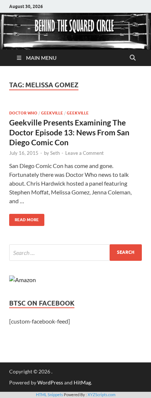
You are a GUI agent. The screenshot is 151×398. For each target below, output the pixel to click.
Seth (55, 153)
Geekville (52, 113)
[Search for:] (75, 252)
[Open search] (132, 58)
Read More (24, 218)
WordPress (50, 382)
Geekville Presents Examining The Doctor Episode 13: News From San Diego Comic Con (69, 132)
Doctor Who (23, 113)
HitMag (82, 382)
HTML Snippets (49, 394)
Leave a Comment (84, 153)
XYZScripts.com (101, 394)
